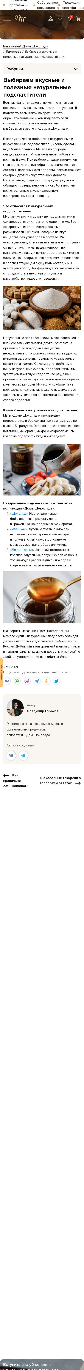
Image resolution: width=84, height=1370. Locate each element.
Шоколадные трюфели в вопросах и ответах (60, 780)
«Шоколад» (19, 513)
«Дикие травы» (21, 550)
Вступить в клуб (1, 672)
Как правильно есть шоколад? (15, 780)
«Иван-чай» (18, 529)
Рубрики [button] (14, 69)
